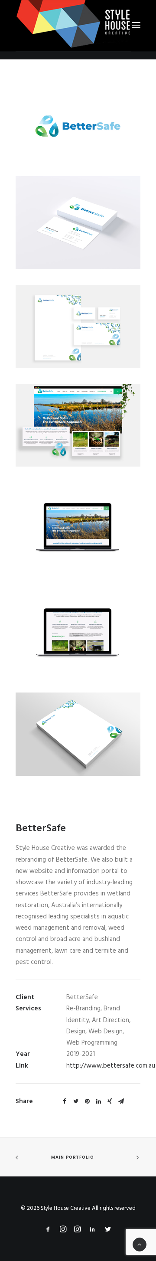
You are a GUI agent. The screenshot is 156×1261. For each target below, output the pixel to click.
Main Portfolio (72, 1157)
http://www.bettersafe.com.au (110, 1066)
